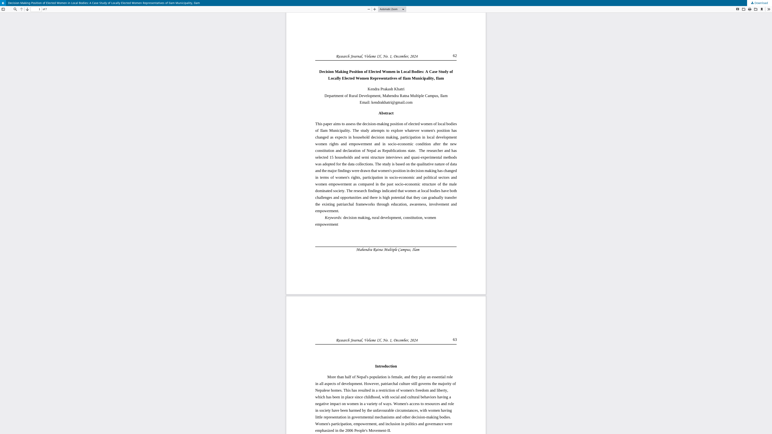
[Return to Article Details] (3, 3)
